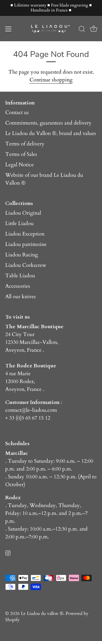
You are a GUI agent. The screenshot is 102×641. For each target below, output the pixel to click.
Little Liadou (19, 223)
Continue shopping (51, 79)
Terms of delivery (24, 143)
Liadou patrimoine (26, 244)
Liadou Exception (24, 233)
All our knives (20, 296)
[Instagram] (7, 552)
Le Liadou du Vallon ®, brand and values (50, 133)
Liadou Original (23, 212)
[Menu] (8, 29)
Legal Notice (19, 164)
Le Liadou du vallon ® (42, 613)
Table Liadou (20, 275)
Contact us (17, 112)
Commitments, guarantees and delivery (48, 122)
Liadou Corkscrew (25, 265)
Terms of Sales (21, 154)
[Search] (82, 30)
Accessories (17, 286)
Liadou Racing (21, 254)
